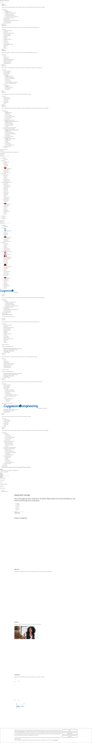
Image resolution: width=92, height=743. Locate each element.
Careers (5, 65)
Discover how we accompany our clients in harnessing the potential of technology (16, 467)
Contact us (19, 718)
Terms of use (18, 690)
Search (1, 469)
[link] (4, 0)
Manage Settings (69, 733)
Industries (5, 25)
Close (1, 474)
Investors (17, 689)
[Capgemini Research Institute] (47, 313)
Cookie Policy (55, 740)
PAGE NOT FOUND (22, 495)
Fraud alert (18, 698)
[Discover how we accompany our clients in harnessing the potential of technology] (47, 466)
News (5, 92)
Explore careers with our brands (7, 403)
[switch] (9, 152)
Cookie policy (18, 697)
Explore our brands (5, 344)
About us (5, 106)
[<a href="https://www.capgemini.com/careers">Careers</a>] (46, 597)
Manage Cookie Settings (21, 731)
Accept (70, 730)
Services (5, 50)
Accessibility (18, 692)
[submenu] (4, 413)
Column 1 (17, 709)
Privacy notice (18, 693)
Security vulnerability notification (21, 694)
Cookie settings (18, 695)
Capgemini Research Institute (7, 314)
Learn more (4, 9)
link (2, 5)
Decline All (69, 736)
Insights (5, 5)
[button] (4, 218)
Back (7, 11)
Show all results (2, 488)
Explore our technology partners (7, 346)
